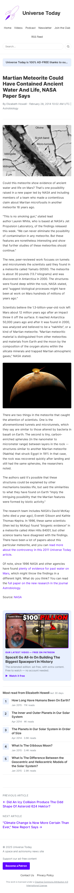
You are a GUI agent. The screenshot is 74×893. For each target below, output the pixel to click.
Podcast (31, 27)
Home (7, 27)
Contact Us (27, 875)
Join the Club (62, 27)
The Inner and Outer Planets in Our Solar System (41, 715)
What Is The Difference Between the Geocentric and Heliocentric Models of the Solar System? (39, 762)
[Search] (68, 46)
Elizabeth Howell (16, 103)
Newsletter (45, 27)
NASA (18, 597)
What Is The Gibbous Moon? (32, 745)
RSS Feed (37, 36)
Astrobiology (10, 108)
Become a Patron (16, 865)
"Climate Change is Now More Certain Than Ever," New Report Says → (36, 825)
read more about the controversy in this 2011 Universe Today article (37, 549)
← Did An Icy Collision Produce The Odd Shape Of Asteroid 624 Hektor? (33, 804)
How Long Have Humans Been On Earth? (41, 700)
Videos (18, 27)
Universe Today (41, 13)
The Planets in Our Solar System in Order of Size (41, 731)
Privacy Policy (45, 875)
